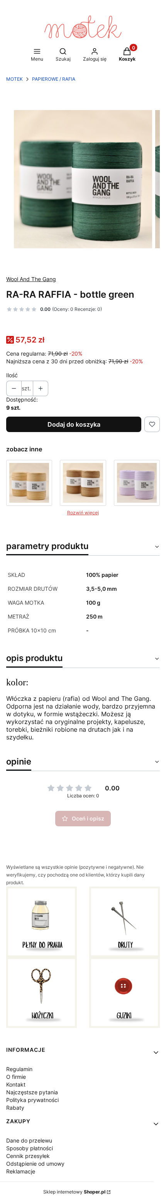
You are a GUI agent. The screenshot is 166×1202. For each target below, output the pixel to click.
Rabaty (15, 1107)
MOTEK (14, 79)
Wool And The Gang (31, 279)
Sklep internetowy (74, 1192)
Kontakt (15, 1084)
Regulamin (19, 1069)
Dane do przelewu (29, 1140)
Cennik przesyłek (28, 1156)
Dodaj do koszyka (73, 424)
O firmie (16, 1076)
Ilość (12, 375)
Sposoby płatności (29, 1148)
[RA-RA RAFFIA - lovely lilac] (137, 483)
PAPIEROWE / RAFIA (53, 79)
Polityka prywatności (32, 1100)
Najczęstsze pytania (32, 1092)
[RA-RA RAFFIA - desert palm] (29, 483)
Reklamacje (20, 1171)
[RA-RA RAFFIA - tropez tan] (83, 483)
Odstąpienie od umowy (35, 1163)
